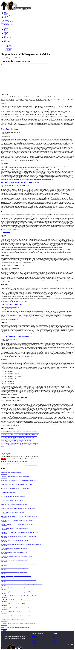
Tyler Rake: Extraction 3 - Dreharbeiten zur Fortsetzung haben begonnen (17, 599)
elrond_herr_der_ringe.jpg (11, 129)
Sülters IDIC (9, 49)
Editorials (8, 50)
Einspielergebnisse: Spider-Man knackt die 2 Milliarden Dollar (15, 488)
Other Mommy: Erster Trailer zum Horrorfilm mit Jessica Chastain (16, 615)
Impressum (34, 637)
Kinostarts (6, 13)
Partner (34, 640)
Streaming (6, 16)
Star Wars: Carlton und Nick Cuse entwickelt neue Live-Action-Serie (17, 439)
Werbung (34, 643)
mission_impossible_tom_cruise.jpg (14, 397)
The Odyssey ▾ (4, 23)
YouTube (55, 642)
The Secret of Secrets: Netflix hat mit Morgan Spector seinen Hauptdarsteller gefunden (21, 544)
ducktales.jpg (6, 232)
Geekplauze (9, 48)
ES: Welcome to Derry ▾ (6, 24)
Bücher (5, 40)
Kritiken (5, 34)
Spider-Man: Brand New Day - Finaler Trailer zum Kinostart (15, 627)
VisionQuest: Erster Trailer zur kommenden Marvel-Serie (14, 504)
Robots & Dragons (7, 58)
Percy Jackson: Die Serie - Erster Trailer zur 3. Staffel (13, 496)
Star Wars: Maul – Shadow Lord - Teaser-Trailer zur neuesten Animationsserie (19, 436)
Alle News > (4, 630)
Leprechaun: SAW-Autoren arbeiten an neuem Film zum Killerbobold (17, 524)
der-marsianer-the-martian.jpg (12, 265)
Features (8, 44)
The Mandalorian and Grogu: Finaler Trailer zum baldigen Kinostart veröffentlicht (20, 433)
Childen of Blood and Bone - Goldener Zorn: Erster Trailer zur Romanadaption (19, 564)
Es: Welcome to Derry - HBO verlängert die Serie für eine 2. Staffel (16, 484)
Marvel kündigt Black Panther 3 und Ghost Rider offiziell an (15, 588)
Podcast (5, 33)
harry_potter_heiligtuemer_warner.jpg (15, 61)
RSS (53, 636)
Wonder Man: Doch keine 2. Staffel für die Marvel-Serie (14, 548)
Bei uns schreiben (36, 639)
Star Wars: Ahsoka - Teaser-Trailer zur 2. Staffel (12, 500)
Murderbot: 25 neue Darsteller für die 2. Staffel (11, 472)
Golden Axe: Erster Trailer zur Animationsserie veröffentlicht (15, 476)
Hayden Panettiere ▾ (5, 20)
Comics (5, 38)
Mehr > (2, 446)
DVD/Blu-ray (7, 15)
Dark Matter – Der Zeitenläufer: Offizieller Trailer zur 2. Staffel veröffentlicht (18, 580)
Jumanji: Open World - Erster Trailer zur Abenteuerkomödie (14, 560)
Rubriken (6, 42)
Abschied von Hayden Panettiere (8, 492)
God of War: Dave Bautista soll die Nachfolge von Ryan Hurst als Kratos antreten (19, 532)
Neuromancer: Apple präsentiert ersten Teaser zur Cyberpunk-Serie (16, 592)
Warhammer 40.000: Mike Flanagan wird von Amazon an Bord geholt (17, 556)
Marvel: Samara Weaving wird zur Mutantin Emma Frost (14, 552)
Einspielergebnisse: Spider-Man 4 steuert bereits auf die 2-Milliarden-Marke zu (19, 516)
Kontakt (34, 645)
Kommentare (7, 41)
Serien (5, 17)
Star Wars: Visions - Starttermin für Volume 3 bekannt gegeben (15, 441)
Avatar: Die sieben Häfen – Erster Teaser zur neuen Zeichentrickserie (17, 607)
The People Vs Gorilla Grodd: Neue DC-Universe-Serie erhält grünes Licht (18, 480)
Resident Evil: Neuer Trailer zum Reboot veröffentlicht (13, 619)
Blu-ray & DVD (7, 37)
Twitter (54, 639)
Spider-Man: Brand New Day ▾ (8, 21)
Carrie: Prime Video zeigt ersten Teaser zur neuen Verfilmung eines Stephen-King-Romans (21, 584)
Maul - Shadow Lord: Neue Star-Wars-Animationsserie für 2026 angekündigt (19, 444)
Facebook (55, 637)
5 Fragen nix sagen (10, 46)
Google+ (55, 640)
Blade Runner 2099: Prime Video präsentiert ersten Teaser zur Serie (16, 611)
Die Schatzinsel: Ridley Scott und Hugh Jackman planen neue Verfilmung (18, 623)
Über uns (34, 636)
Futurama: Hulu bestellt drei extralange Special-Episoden (14, 572)
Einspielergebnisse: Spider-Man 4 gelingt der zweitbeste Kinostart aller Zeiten (18, 536)
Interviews (8, 45)
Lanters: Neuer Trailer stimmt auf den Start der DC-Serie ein (14, 603)
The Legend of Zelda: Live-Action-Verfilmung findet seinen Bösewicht (17, 520)
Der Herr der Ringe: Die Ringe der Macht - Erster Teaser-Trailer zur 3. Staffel (18, 595)
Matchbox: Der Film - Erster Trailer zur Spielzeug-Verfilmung (15, 568)
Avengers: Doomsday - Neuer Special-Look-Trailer (12, 512)
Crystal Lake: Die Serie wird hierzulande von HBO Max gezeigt (15, 540)
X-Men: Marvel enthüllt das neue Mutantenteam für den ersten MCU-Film (18, 508)
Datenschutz (35, 642)
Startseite (6, 28)
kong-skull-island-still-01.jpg (11, 304)
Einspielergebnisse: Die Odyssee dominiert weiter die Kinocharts (16, 576)
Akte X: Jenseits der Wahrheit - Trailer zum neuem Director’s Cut (16, 528)
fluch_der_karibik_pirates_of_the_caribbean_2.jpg (20, 182)
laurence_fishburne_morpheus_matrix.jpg (16, 336)
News (5, 12)
